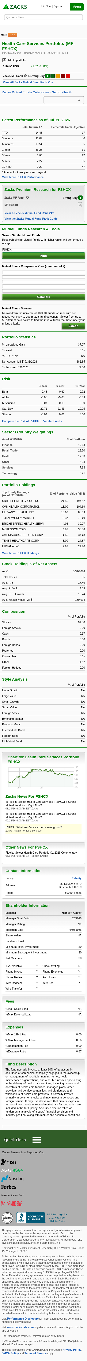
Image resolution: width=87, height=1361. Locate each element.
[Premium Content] (80, 204)
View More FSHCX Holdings (20, 553)
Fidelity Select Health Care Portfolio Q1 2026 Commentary (41, 852)
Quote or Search (16, 17)
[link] (15, 7)
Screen (73, 325)
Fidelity (77, 878)
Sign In (58, 6)
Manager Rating (15, 924)
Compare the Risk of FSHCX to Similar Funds (32, 421)
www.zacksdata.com (20, 1327)
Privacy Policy (72, 1349)
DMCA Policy (10, 1353)
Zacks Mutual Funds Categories (25, 92)
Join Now (45, 6)
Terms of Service (35, 1353)
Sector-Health (62, 92)
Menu (76, 7)
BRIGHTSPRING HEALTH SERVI (23, 523)
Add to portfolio (16, 60)
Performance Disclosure (23, 1318)
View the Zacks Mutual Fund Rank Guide (30, 218)
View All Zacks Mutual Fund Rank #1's (28, 82)
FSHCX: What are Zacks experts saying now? (33, 827)
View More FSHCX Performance (23, 177)
